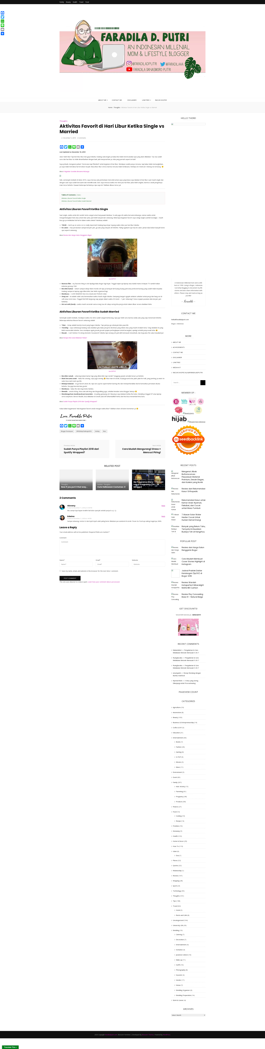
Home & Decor (178, 841)
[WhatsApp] (2, 21)
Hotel (178, 910)
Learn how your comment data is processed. (104, 582)
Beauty (68, 2)
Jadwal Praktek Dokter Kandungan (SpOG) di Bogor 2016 (192, 573)
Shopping (176, 881)
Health (75, 2)
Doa (177, 855)
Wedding (176, 930)
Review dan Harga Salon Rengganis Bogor (77, 235)
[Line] (2, 25)
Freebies (176, 826)
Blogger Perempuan (67, 431)
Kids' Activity (180, 786)
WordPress (166, 1035)
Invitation (179, 950)
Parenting (179, 791)
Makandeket (177, 650)
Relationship (177, 871)
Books (178, 742)
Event (175, 777)
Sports (175, 886)
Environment (177, 772)
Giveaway (176, 831)
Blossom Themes (148, 1035)
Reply (163, 506)
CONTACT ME (117, 100)
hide (78, 195)
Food (87, 2)
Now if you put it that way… (74, 487)
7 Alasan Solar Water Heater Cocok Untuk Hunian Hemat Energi (191, 517)
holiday (97, 431)
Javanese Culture (182, 955)
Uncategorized (178, 920)
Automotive (177, 712)
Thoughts (63, 121)
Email (98, 560)
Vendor (178, 980)
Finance (175, 807)
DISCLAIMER (131, 100)
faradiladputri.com (111, 1035)
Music (178, 767)
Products (179, 802)
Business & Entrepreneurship (183, 722)
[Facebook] (2, 13)
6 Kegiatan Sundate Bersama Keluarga (76, 171)
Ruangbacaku (177, 658)
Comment (63, 538)
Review (175, 876)
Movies (178, 762)
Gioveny (71, 505)
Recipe (178, 821)
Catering (179, 934)
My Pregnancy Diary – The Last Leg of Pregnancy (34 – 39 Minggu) (148, 484)
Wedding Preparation (183, 995)
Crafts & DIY (177, 728)
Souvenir (179, 975)
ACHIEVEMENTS (179, 347)
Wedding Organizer (183, 990)
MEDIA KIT (177, 367)
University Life (178, 925)
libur (104, 431)
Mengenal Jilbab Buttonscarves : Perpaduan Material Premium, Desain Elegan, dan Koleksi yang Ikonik (193, 477)
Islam (175, 851)
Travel (81, 2)
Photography (180, 970)
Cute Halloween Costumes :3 (111, 487)
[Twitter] (2, 17)
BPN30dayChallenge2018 (84, 431)
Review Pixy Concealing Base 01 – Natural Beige (192, 595)
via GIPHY (112, 279)
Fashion (100, 484)
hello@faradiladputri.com (180, 319)
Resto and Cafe (181, 915)
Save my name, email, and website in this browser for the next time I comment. (90, 571)
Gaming (178, 752)
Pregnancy (142, 479)
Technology (177, 891)
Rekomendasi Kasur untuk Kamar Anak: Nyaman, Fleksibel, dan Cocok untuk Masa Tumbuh (193, 504)
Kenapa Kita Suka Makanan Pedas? (75, 338)
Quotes (175, 865)
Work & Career (178, 1000)
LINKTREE (145, 100)
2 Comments (81, 138)
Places (175, 860)
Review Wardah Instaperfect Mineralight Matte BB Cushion (193, 585)
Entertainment (178, 738)
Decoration (180, 939)
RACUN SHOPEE (161, 100)
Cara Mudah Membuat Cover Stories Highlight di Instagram (193, 561)
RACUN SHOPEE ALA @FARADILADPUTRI (188, 372)
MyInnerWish (177, 681)
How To (176, 846)
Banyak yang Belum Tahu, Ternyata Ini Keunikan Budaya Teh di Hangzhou (193, 529)
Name (62, 560)
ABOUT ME (102, 100)
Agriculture (177, 707)
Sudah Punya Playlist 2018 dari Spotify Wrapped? (80, 401)
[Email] (2, 29)
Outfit (178, 965)
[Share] (2, 33)
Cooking (179, 816)
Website (135, 560)
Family (62, 2)
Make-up (179, 960)
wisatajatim (177, 673)
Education (176, 733)
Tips (174, 901)
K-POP (178, 757)
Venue (178, 985)
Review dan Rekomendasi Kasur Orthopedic (193, 490)
